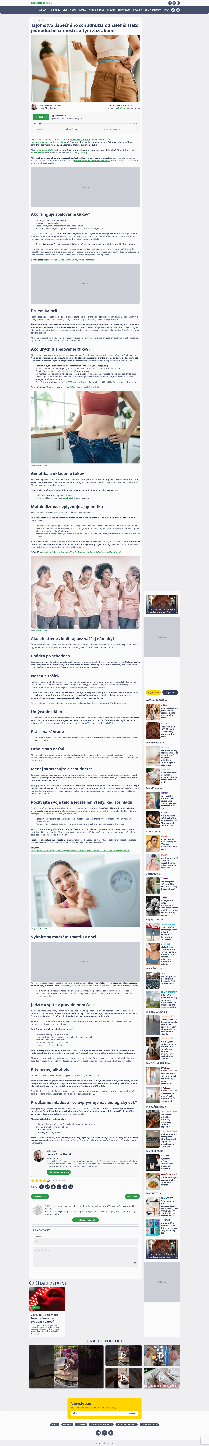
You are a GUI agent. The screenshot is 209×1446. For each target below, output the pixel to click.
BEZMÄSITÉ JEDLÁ (169, 1174)
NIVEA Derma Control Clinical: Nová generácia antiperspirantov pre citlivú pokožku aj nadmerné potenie (169, 955)
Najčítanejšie (153, 692)
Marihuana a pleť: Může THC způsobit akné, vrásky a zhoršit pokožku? (169, 863)
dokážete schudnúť (80, 139)
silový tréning (80, 152)
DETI (163, 973)
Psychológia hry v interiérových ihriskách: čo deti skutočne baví (169, 980)
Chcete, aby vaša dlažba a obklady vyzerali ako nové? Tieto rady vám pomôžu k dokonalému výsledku (169, 1026)
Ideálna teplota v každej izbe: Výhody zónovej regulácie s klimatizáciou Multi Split (169, 1140)
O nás (54, 1425)
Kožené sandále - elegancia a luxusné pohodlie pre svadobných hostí (169, 777)
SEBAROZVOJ (124, 10)
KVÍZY (167, 10)
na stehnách (67, 498)
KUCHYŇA (165, 1155)
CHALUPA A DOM (169, 1111)
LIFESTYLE (165, 944)
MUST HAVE (166, 769)
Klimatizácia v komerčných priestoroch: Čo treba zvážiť (168, 1097)
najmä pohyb (37, 152)
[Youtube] (174, 3)
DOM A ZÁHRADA (153, 10)
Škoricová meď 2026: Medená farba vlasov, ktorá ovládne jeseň (168, 732)
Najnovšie (170, 692)
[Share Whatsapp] (47, 1186)
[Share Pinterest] (59, 1186)
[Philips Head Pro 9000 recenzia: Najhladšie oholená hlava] (162, 1355)
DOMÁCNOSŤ (167, 1016)
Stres (33, 785)
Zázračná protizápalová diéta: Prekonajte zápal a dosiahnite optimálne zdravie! (83, 552)
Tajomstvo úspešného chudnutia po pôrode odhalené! (69, 259)
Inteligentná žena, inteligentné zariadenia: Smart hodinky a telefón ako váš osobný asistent (169, 907)
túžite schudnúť (43, 150)
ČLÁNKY (164, 878)
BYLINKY (137, 10)
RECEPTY (111, 10)
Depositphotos (41, 465)
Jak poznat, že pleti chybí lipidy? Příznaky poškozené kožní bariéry (169, 844)
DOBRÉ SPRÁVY (168, 924)
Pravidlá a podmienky (101, 1425)
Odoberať (133, 1413)
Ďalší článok (132, 1196)
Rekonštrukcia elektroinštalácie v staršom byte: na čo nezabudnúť (169, 1079)
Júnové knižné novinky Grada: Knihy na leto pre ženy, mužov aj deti (169, 1228)
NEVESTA (165, 747)
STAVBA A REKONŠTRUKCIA (169, 1069)
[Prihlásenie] (173, 10)
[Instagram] (178, 3)
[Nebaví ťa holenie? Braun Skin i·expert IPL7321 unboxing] (124, 1378)
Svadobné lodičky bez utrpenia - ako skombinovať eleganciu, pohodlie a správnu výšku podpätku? (169, 757)
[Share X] (53, 1186)
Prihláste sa (50, 1206)
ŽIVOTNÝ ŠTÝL (69, 10)
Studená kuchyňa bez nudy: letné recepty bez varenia (169, 1181)
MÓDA (164, 705)
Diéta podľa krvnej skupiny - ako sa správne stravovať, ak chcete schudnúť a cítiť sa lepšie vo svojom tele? (80, 850)
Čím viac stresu (38, 775)
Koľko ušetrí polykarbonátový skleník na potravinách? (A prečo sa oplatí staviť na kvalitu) (169, 1001)
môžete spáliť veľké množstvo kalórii (92, 160)
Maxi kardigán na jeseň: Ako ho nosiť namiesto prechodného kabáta (169, 713)
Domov (33, 20)
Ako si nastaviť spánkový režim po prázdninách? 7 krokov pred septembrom (169, 821)
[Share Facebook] (41, 1186)
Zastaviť (38, 129)
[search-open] (178, 10)
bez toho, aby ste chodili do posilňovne (49, 142)
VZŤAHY (164, 793)
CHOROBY (55, 10)
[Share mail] (70, 1186)
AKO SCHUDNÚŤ (96, 10)
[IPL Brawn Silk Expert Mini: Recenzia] (162, 1378)
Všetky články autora (59, 1172)
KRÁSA (82, 10)
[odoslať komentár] (134, 1263)
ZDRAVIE (43, 10)
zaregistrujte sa (92, 1211)
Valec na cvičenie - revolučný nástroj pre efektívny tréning (73, 387)
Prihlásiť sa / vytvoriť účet (85, 1220)
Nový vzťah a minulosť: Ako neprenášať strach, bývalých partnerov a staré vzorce (169, 802)
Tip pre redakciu (149, 1425)
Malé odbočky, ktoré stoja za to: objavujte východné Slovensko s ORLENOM (169, 933)
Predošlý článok (40, 1196)
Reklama (81, 1425)
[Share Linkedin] (64, 1186)
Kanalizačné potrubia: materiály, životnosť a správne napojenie (166, 1120)
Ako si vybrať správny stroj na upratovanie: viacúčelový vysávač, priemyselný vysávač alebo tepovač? (168, 1050)
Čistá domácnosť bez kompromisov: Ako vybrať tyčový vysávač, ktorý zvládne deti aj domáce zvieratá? (169, 1208)
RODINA (165, 812)
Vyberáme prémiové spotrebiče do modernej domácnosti (167, 1164)
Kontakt (67, 1425)
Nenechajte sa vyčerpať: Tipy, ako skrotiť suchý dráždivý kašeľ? (169, 885)
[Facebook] (170, 3)
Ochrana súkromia (126, 1425)
